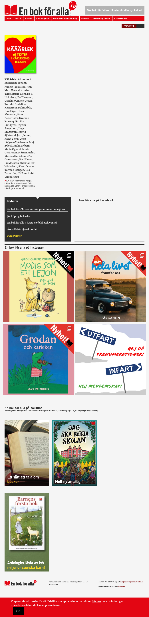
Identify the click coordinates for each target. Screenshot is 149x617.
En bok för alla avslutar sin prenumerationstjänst (36, 209)
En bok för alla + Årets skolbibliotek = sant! (32, 222)
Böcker (18, 18)
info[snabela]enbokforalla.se (131, 582)
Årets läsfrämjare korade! (22, 229)
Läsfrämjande (42, 18)
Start (8, 18)
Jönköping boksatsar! (19, 216)
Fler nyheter (14, 236)
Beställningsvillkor (101, 18)
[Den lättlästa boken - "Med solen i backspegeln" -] (110, 286)
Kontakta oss (120, 18)
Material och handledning (65, 18)
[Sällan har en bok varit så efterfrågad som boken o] (38, 359)
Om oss (85, 18)
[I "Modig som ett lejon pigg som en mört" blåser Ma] (38, 286)
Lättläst (29, 18)
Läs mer (96, 601)
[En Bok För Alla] (37, 8)
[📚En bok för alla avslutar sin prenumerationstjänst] (110, 359)
